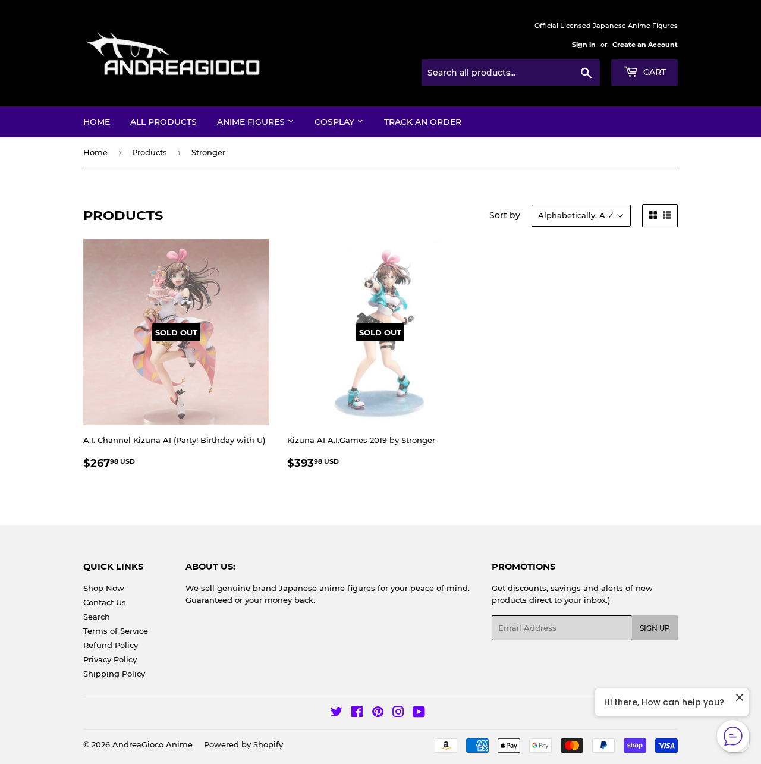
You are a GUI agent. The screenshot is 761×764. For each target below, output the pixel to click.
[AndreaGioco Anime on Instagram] (398, 713)
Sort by (504, 215)
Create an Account (645, 44)
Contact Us (104, 602)
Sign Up (655, 628)
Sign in (584, 44)
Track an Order (422, 122)
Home (96, 122)
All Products (163, 122)
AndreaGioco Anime (152, 744)
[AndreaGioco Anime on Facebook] (357, 713)
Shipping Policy (114, 673)
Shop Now (103, 588)
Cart (653, 72)
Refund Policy (110, 645)
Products (149, 152)
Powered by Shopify (243, 744)
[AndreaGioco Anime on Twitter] (336, 713)
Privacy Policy (110, 659)
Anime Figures (252, 122)
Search (96, 616)
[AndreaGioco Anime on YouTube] (419, 713)
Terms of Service (115, 631)
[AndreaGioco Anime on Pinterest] (378, 713)
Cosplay (336, 122)
